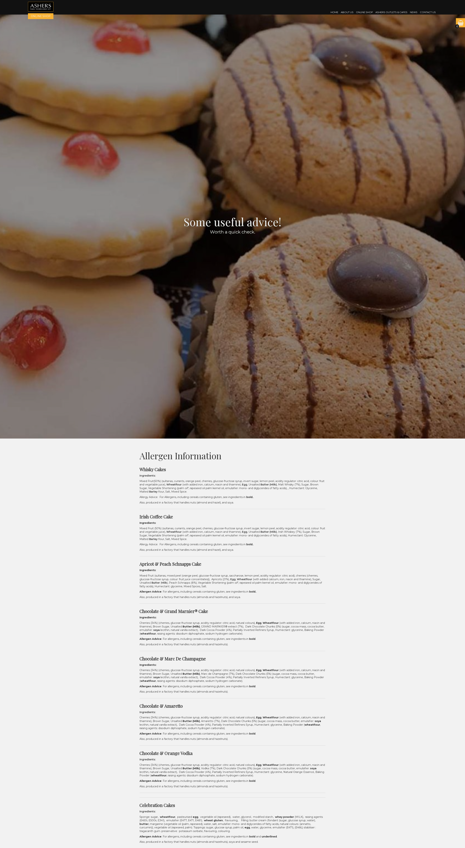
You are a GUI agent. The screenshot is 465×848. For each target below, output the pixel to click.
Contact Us (428, 12)
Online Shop (364, 12)
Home (334, 12)
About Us (347, 12)
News (413, 12)
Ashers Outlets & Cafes (391, 12)
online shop (40, 16)
